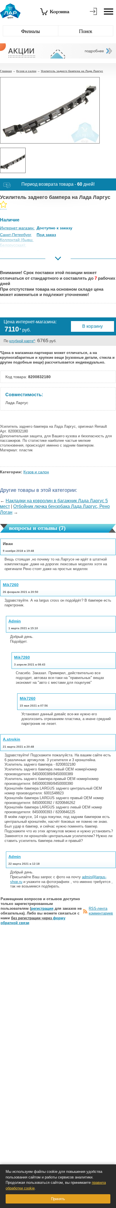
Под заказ (46, 234)
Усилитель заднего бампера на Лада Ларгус (72, 71)
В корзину (92, 326)
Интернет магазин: (17, 228)
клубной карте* (22, 341)
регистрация (42, 908)
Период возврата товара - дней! (58, 184)
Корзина (59, 11)
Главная (6, 71)
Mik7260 (11, 584)
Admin (14, 621)
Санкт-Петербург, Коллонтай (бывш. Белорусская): (17, 239)
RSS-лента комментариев (101, 910)
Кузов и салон (26, 71)
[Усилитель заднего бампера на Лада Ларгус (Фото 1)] (13, 160)
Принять (58, 1199)
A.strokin (11, 739)
